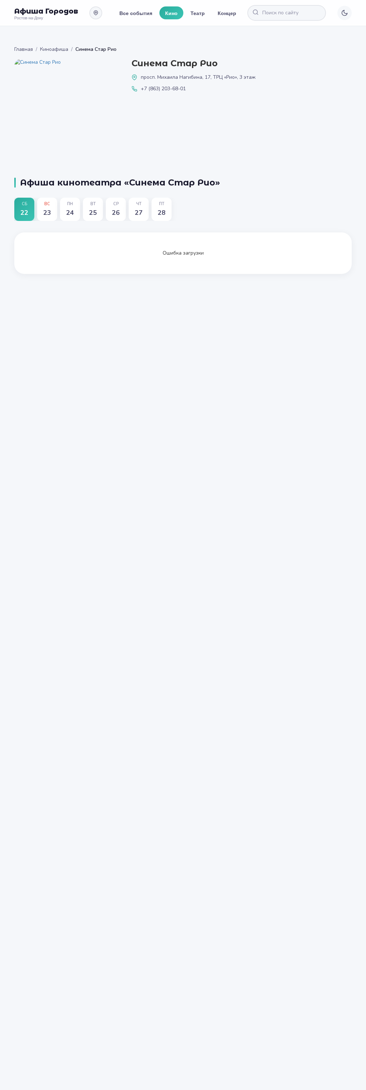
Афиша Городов (46, 11)
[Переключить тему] (344, 13)
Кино (171, 12)
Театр (198, 12)
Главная (23, 49)
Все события (135, 12)
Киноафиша (54, 49)
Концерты (230, 12)
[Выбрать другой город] (95, 12)
